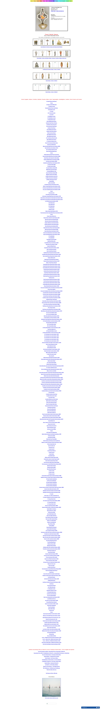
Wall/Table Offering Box (51, 241)
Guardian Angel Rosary (51, 567)
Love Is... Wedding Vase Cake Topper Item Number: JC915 (51, 637)
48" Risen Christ (51, 277)
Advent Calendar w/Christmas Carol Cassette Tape (51, 440)
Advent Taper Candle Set (51, 412)
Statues (40, 58)
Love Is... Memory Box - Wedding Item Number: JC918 (52, 639)
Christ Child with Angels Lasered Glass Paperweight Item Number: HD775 (51, 372)
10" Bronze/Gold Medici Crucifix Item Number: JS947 (51, 327)
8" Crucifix (51, 111)
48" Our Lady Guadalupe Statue (51, 312)
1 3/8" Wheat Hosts (51, 204)
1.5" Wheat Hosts (51, 207)
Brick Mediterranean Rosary (51, 134)
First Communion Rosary (51, 585)
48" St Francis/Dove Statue (51, 324)
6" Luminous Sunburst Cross (51, 141)
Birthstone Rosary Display (51, 465)
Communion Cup (51, 192)
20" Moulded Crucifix (51, 109)
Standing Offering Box (51, 257)
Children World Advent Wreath (51, 364)
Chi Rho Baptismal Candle (51, 347)
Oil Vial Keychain (51, 392)
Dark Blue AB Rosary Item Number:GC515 (51, 224)
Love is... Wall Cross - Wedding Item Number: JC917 (51, 640)
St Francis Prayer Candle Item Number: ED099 (51, 555)
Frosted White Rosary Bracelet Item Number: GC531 (51, 284)
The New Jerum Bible (51, 435)
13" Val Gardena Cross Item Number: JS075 (51, 334)
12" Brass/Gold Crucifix (51, 119)
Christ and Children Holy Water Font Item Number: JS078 (51, 342)
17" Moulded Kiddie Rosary (51, 592)
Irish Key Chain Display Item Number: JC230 (51, 578)
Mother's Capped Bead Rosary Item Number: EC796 (51, 186)
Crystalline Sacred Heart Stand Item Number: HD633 (51, 387)
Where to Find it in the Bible (51, 370)
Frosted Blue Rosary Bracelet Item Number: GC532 (51, 264)
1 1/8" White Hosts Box (51, 587)
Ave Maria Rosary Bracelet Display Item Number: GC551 (51, 254)
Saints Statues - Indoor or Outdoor (51, 80)
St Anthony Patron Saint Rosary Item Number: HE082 (51, 297)
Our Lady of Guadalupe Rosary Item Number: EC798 (51, 189)
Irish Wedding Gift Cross (51, 598)
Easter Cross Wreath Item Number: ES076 (51, 558)
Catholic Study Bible (51, 182)
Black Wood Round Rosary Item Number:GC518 (51, 227)
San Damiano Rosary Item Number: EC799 (52, 184)
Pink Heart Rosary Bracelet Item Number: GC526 (51, 274)
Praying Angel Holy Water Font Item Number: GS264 (51, 620)
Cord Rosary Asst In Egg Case (52, 124)
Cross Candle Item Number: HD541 (51, 530)
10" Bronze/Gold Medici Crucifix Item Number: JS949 (51, 332)
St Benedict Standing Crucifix (51, 590)
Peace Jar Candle (51, 565)
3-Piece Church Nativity (51, 289)
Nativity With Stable (51, 608)
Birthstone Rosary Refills (51, 467)
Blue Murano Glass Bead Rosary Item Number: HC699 (51, 309)
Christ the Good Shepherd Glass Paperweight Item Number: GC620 (51, 377)
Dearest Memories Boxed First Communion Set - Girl (51, 617)
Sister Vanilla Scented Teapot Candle (51, 460)
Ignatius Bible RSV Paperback (51, 527)
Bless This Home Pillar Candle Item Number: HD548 (51, 537)
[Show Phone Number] (98, 707)
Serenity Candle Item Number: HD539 (51, 553)
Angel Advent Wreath (51, 552)
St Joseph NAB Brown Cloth (51, 171)
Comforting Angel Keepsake (51, 593)
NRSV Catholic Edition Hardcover (51, 352)
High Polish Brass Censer (51, 427)
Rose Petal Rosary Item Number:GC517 (51, 226)
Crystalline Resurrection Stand (51, 395)
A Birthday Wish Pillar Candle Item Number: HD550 (51, 547)
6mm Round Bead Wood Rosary (51, 540)
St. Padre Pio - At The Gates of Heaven (51, 664)
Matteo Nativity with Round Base (51, 400)
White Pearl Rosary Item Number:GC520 (51, 229)
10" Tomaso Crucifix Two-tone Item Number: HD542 (51, 500)
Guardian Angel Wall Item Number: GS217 (51, 622)
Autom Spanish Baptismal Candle (51, 344)
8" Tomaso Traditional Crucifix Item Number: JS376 (51, 497)
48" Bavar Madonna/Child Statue (51, 322)
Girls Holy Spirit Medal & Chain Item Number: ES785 (51, 644)
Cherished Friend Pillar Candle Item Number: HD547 (51, 535)
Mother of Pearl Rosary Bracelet (51, 262)
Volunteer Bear (51, 634)
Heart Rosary (51, 572)
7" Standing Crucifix (51, 106)
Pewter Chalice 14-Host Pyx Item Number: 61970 (51, 217)
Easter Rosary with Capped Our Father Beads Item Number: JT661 (51, 197)
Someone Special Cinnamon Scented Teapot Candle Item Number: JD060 (51, 487)
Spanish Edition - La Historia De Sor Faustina (51, 656)
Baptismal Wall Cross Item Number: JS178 (51, 624)
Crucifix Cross (51, 610)
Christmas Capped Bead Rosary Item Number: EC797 (51, 187)
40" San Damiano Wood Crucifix (51, 149)
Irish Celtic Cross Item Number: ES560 (51, 600)
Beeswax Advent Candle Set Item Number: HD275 (51, 415)
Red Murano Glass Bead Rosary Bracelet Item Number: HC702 (51, 319)
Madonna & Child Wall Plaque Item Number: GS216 (51, 615)
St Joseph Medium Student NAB (51, 167)
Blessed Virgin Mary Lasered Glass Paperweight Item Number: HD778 (51, 379)
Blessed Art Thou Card (51, 563)
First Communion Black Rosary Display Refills (51, 462)
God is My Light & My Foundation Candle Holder (51, 573)
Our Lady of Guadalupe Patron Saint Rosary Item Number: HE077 (51, 287)
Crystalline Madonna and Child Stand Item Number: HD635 (51, 390)
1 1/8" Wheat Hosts (51, 202)
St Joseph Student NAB (51, 164)
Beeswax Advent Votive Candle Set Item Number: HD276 (51, 417)
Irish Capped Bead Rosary (51, 632)
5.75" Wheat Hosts (51, 206)
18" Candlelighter (51, 237)
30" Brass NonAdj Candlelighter (51, 482)
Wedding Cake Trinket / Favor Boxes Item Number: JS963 (51, 630)
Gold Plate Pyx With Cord (51, 550)
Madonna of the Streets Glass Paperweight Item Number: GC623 (51, 384)
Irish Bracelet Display (51, 577)
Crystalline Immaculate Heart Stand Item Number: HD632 (51, 385)
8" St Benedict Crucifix (51, 588)
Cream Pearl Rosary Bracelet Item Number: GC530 (51, 282)
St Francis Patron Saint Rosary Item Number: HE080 (51, 294)
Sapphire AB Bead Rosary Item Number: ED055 (51, 159)
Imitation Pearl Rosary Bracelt (51, 131)
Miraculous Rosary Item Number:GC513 (51, 221)
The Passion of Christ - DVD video (51, 673)
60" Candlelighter (51, 236)
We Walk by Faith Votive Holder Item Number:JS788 (51, 490)
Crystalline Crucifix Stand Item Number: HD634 (51, 389)
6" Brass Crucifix (51, 470)
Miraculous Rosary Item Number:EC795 (51, 219)
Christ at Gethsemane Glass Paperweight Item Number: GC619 (51, 369)
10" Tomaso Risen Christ (51, 502)
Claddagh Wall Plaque (51, 580)
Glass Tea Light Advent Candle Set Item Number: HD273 (51, 414)
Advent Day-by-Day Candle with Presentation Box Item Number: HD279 (51, 419)
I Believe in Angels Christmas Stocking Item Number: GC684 (51, 442)
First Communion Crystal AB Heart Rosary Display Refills (51, 568)
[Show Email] (97, 707)
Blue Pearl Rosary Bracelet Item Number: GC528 (51, 279)
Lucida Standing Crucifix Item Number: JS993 (51, 317)
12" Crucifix (51, 114)
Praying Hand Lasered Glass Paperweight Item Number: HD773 (51, 359)
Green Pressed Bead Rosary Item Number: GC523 (51, 232)
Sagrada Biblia (51, 181)
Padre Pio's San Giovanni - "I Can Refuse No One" (51, 666)
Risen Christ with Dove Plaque (51, 402)
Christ (38, 58)
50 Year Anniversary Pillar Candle (51, 560)
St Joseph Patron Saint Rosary (51, 101)
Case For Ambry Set (51, 445)
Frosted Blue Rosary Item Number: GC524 (51, 242)
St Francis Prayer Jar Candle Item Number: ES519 (51, 562)
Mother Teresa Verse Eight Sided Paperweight (51, 375)
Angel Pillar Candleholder (51, 605)
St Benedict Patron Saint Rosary (51, 299)
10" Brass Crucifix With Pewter (51, 104)
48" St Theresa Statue (51, 307)
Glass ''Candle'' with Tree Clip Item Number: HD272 (51, 422)
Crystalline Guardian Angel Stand (51, 394)
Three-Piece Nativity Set (51, 329)
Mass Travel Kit (51, 355)
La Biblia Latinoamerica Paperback (51, 177)
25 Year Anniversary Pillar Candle (51, 557)
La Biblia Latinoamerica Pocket (51, 179)
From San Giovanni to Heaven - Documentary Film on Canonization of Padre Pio (51, 651)
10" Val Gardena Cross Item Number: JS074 (51, 337)
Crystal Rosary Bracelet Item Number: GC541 (51, 247)
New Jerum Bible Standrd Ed (51, 515)
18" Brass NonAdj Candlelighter (51, 485)
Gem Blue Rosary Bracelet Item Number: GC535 (51, 269)
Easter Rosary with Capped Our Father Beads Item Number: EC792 (51, 199)
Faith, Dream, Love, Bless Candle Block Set (51, 495)
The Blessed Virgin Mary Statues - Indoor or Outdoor (51, 69)
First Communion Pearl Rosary (51, 126)
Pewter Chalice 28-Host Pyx (51, 216)
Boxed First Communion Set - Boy (51, 619)
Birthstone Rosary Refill (51, 543)
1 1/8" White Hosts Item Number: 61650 (51, 201)
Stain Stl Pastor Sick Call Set (51, 425)
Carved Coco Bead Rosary (51, 144)
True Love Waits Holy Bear (51, 635)
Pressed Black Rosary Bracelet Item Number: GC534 (51, 267)
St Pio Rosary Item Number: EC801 (51, 194)
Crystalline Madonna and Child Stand (51, 399)
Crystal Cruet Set (51, 452)
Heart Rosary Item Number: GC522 (51, 244)
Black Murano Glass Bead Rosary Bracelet (51, 259)
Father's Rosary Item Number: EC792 (51, 211)
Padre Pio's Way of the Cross (51, 669)
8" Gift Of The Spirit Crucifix (51, 354)
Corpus (51, 191)
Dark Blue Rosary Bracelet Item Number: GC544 (51, 252)
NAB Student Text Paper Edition (51, 169)
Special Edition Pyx (51, 420)
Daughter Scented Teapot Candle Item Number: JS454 (51, 575)
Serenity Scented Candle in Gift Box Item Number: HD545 (51, 507)
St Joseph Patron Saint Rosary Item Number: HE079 (51, 292)
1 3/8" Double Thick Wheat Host (51, 432)
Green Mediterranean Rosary (51, 129)
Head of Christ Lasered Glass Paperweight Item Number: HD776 (51, 374)
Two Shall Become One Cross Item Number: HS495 (51, 625)
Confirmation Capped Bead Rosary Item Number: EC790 (51, 196)
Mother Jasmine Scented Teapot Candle (51, 457)
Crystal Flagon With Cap (51, 450)
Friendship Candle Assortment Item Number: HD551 (51, 548)
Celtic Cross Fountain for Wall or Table (51, 603)
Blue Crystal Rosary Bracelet (51, 249)
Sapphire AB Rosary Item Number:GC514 (51, 222)
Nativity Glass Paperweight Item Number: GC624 (51, 357)
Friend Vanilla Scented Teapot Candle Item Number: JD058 (51, 475)
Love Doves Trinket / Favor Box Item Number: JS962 (51, 629)
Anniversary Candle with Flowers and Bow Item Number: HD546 (51, 532)
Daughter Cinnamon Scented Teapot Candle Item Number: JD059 (51, 477)
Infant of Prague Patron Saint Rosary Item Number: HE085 (51, 302)
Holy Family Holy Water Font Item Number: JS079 (51, 349)
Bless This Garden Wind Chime (51, 404)
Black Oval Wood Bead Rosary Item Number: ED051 (51, 146)
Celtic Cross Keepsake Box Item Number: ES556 (51, 597)
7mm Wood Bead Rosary (51, 542)
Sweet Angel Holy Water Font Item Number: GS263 (51, 613)
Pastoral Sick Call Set (51, 424)
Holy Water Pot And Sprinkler (51, 239)
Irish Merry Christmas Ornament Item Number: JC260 (51, 582)
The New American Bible (51, 166)
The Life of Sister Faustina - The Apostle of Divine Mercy (51, 654)
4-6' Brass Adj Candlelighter (51, 480)
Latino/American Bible (51, 437)
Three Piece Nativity (51, 607)
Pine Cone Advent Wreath (51, 595)
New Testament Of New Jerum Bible (51, 517)
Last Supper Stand (51, 397)
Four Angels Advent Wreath (51, 362)
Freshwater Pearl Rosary (51, 407)
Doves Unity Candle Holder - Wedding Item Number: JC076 (51, 642)
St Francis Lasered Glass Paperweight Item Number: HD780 (51, 382)
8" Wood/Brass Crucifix (51, 116)
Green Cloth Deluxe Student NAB (51, 172)
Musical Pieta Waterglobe (51, 409)
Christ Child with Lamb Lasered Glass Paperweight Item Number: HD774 (52, 365)
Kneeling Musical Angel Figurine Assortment (51, 154)
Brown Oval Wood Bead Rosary (51, 151)
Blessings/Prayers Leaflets (51, 510)
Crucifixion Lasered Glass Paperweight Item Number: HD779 (51, 380)
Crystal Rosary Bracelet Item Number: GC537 (51, 272)
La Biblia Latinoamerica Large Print (51, 176)
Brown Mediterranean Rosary (51, 121)
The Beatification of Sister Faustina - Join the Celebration (51, 659)
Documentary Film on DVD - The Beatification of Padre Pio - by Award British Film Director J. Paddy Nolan (51, 653)
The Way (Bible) (51, 525)
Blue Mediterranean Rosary (51, 136)
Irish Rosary (52, 583)
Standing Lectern (51, 209)
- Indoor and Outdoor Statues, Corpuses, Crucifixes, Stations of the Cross (54, 58)
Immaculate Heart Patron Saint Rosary (51, 405)
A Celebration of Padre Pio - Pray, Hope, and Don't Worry (51, 661)
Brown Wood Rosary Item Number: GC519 (51, 231)
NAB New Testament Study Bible (51, 174)
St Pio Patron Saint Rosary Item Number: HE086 (51, 304)
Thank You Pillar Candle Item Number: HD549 (51, 538)
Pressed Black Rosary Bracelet (51, 602)
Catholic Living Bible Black (51, 520)
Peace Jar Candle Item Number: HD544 (51, 505)
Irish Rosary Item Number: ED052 (51, 161)
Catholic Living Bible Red (51, 522)
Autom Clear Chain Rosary (51, 627)
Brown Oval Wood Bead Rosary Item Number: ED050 (51, 156)
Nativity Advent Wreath (51, 360)
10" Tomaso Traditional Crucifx (51, 367)
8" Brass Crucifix (51, 472)
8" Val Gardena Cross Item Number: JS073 (52, 339)
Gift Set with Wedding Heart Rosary (51, 570)
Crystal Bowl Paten (51, 455)
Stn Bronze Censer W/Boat (51, 429)
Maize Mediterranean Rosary (51, 139)
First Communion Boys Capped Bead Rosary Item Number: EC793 (51, 212)
